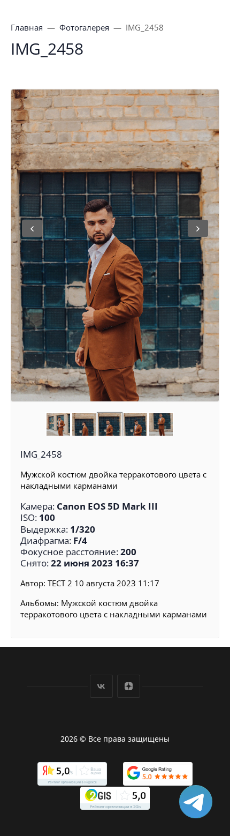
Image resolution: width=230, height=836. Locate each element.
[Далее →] (115, 245)
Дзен (128, 686)
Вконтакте (101, 686)
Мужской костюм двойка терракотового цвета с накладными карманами (113, 608)
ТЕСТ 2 (60, 583)
